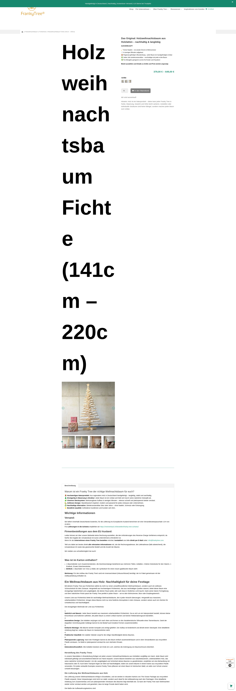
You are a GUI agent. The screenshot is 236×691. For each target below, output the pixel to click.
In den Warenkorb (141, 91)
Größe (123, 78)
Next (114, 442)
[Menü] (233, 659)
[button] (231, 686)
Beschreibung (70, 486)
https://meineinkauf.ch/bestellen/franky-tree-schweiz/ (119, 527)
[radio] (123, 81)
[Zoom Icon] (88, 408)
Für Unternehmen (142, 9)
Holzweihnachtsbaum (31, 31)
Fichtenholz (42, 31)
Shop (131, 9)
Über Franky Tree (160, 9)
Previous (62, 442)
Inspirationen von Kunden (194, 9)
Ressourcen (175, 9)
